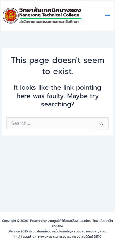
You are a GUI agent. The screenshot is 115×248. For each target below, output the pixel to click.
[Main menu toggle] (107, 15)
